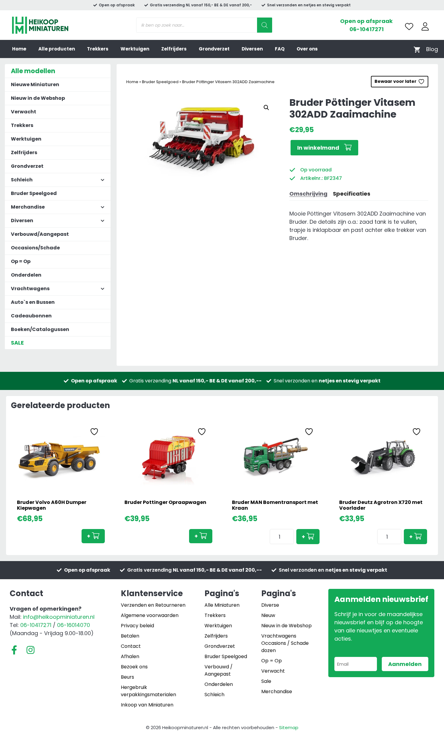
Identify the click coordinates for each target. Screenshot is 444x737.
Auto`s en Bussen (33, 302)
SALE (17, 342)
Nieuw (268, 615)
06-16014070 (73, 625)
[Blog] (432, 49)
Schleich (214, 694)
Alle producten (56, 49)
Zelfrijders (174, 49)
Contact (131, 646)
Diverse (270, 605)
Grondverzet (214, 49)
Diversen (252, 49)
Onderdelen (26, 274)
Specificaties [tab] (351, 193)
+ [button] (88, 536)
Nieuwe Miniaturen (35, 84)
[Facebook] (14, 649)
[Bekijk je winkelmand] (416, 49)
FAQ (280, 49)
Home (19, 49)
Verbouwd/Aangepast (40, 234)
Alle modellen (33, 71)
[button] (266, 107)
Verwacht (23, 111)
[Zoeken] (264, 25)
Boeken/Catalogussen (40, 329)
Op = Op (21, 261)
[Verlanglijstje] (409, 26)
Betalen (130, 635)
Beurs (127, 677)
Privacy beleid (137, 625)
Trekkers (97, 49)
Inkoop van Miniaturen (147, 704)
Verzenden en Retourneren (153, 605)
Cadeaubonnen (31, 315)
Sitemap (288, 727)
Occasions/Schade (35, 247)
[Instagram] (30, 649)
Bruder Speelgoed (160, 81)
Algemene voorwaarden (150, 615)
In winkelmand (318, 147)
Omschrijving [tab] (308, 193)
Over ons (307, 49)
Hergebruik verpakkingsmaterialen (148, 691)
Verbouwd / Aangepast (218, 670)
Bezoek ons (134, 666)
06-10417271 (366, 29)
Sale (266, 681)
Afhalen (130, 656)
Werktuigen (135, 49)
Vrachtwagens (278, 635)
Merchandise (276, 691)
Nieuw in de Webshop (38, 98)
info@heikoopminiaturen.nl (59, 617)
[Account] (425, 26)
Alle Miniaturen (222, 605)
